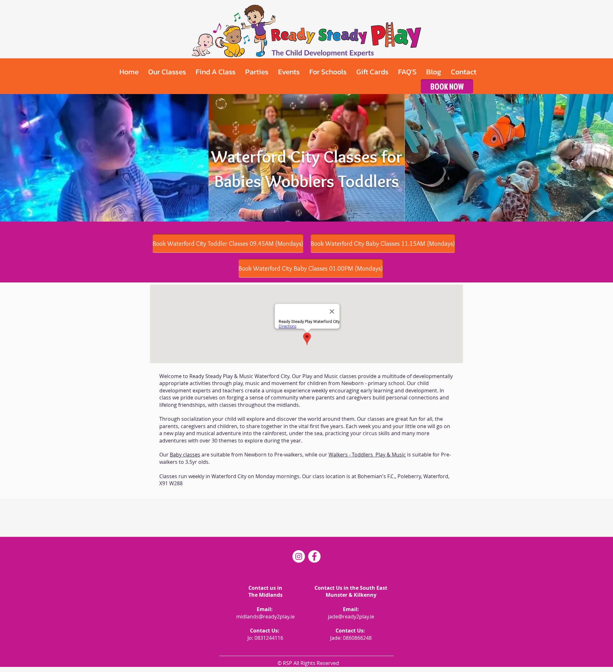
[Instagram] (298, 556)
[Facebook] (314, 556)
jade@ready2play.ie (351, 616)
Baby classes (185, 454)
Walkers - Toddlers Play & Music (367, 454)
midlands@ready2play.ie (265, 616)
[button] (167, 71)
